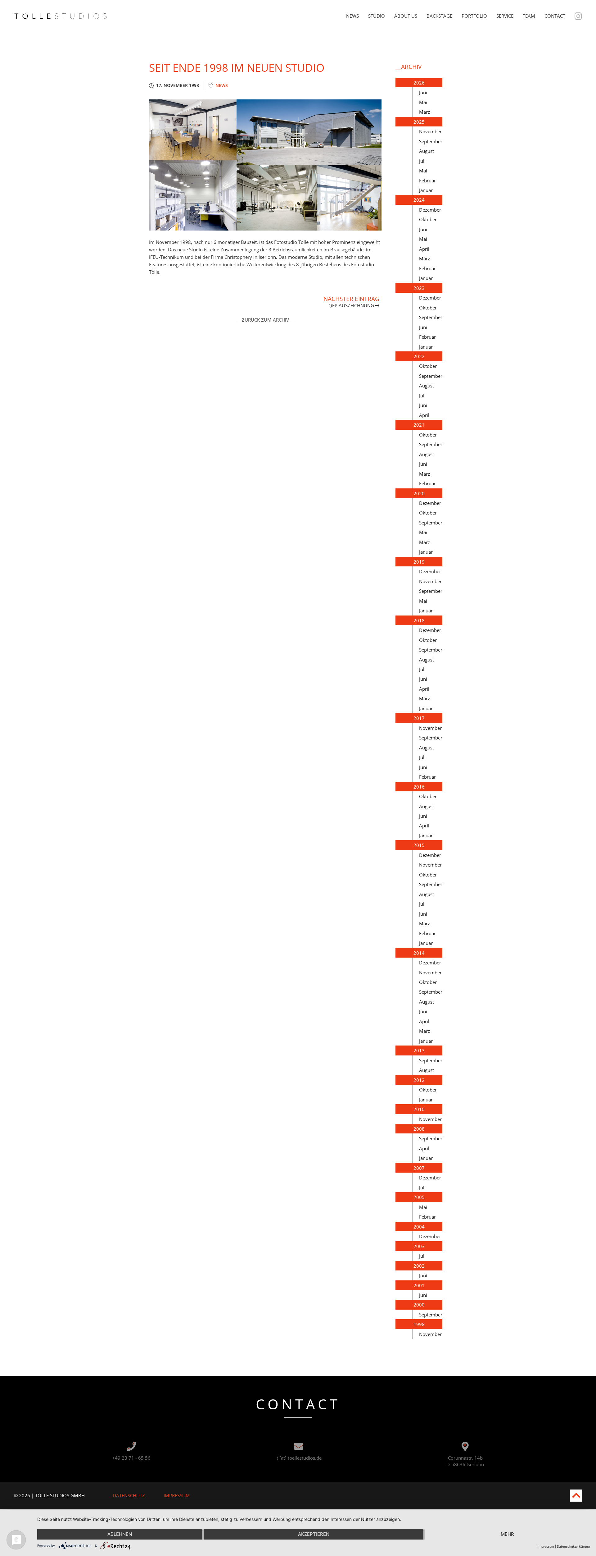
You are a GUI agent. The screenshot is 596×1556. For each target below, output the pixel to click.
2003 (419, 1246)
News (352, 16)
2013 (419, 1050)
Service (504, 16)
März (424, 112)
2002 (419, 1266)
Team (529, 16)
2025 (419, 122)
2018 (419, 620)
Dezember (430, 210)
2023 (419, 288)
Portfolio (474, 16)
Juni (423, 92)
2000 (419, 1305)
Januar (426, 190)
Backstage (439, 16)
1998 (419, 1324)
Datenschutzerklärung (573, 1546)
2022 (419, 356)
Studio (376, 16)
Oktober (428, 219)
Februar (427, 180)
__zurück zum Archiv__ (265, 320)
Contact (554, 16)
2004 (419, 1227)
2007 (419, 1168)
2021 (419, 425)
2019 (419, 562)
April (424, 249)
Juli (422, 161)
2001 (419, 1285)
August (426, 151)
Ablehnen (119, 1534)
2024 (419, 200)
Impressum (177, 1495)
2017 (419, 718)
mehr (507, 1534)
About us (405, 16)
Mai (423, 102)
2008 (419, 1129)
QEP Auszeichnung (351, 305)
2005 (419, 1197)
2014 (419, 953)
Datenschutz (129, 1495)
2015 (419, 845)
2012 (419, 1080)
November (430, 131)
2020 (419, 493)
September (430, 141)
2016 (419, 787)
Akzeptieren (313, 1534)
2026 (419, 83)
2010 (419, 1109)
